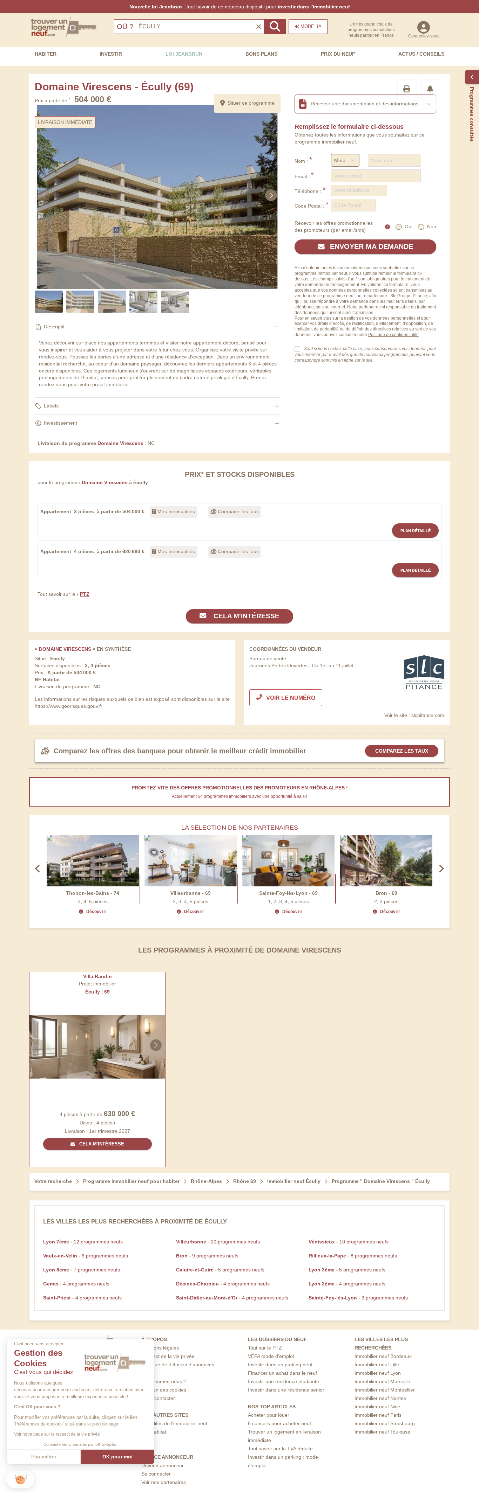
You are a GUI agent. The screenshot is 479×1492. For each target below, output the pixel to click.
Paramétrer (43, 1456)
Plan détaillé (415, 531)
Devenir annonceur (162, 1465)
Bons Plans (261, 54)
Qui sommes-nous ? (163, 1381)
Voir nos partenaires (163, 1482)
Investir (111, 54)
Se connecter (156, 1474)
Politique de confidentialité (393, 334)
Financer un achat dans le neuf (282, 1373)
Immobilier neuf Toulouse (382, 1432)
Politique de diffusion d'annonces (177, 1364)
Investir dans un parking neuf (280, 1364)
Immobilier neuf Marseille (382, 1381)
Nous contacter (158, 1398)
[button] (20, 1479)
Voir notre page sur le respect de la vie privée (57, 1434)
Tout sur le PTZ (265, 1348)
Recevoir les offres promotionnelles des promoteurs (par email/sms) (334, 226)
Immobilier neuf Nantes (380, 1398)
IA (311, 26)
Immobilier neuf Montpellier (385, 1390)
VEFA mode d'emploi (271, 1356)
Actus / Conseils (421, 54)
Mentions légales (160, 1348)
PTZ (84, 594)
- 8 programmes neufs (353, 1256)
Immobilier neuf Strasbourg (385, 1423)
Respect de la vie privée (168, 1356)
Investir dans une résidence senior (286, 1390)
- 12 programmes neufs (83, 1242)
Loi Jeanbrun (184, 54)
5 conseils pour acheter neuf (279, 1423)
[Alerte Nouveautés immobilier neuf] (430, 90)
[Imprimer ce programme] (407, 90)
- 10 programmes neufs (218, 1242)
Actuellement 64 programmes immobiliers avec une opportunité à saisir (239, 796)
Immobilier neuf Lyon (378, 1373)
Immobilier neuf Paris (378, 1415)
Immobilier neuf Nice (377, 1406)
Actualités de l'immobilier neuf (174, 1423)
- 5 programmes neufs (220, 1270)
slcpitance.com (427, 715)
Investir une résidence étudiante (283, 1381)
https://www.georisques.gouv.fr (68, 706)
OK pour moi (117, 1456)
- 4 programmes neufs (76, 1284)
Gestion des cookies (163, 1390)
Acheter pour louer (268, 1415)
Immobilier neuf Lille (377, 1364)
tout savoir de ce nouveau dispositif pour (239, 6)
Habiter (45, 54)
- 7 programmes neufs (81, 1270)
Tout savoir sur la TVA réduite (280, 1448)
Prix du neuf (338, 54)
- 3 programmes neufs (358, 1298)
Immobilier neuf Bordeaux (383, 1356)
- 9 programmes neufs (85, 1256)
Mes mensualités (175, 511)
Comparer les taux (237, 511)
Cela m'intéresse (245, 616)
